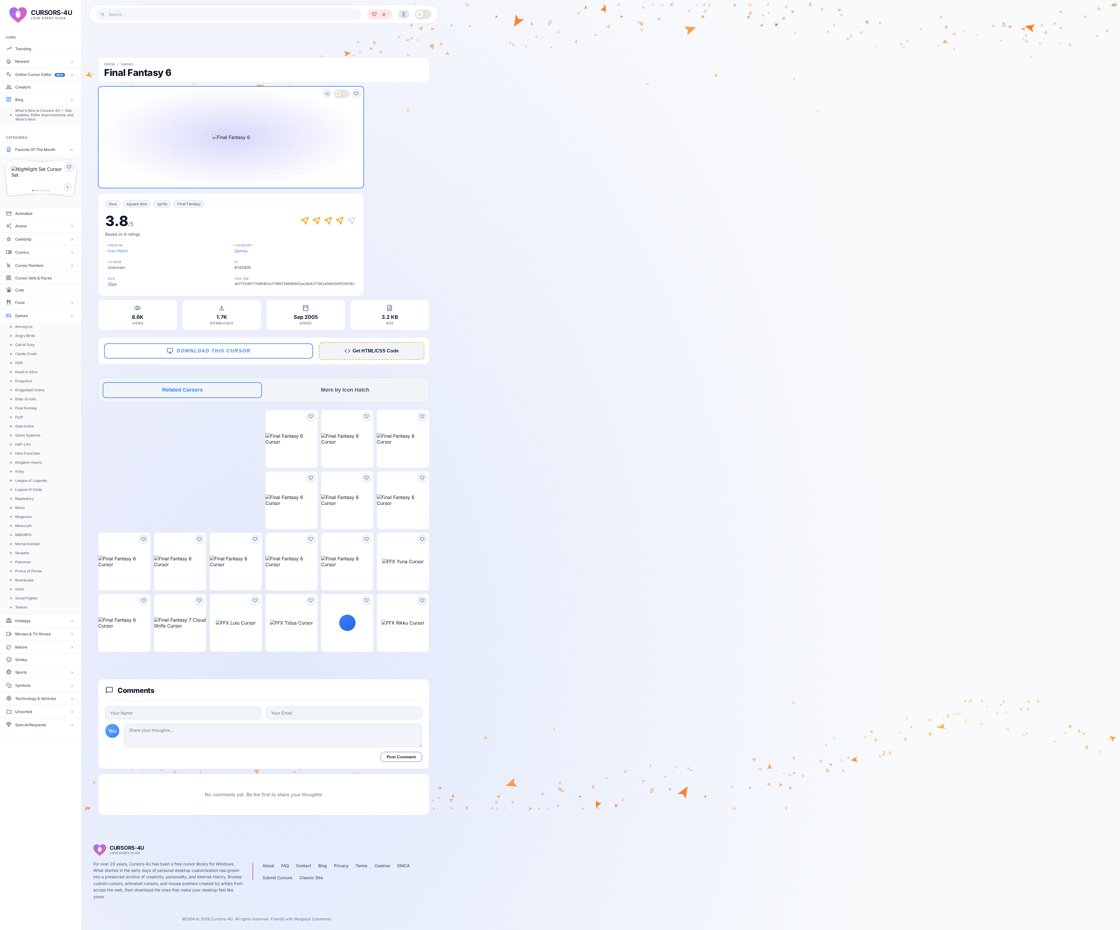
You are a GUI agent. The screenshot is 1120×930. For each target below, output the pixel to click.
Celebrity (23, 239)
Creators (23, 87)
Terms (362, 865)
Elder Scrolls (25, 399)
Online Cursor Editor (39, 74)
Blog (19, 99)
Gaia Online (24, 426)
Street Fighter (26, 598)
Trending (23, 48)
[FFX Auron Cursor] (347, 623)
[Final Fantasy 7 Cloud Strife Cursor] (180, 623)
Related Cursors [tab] (182, 390)
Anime (21, 226)
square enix (137, 204)
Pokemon (23, 562)
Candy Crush (26, 354)
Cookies (382, 865)
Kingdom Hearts (28, 462)
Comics (22, 252)
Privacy (341, 865)
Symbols (23, 685)
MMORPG (23, 535)
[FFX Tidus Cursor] (291, 623)
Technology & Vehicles (35, 698)
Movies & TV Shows (33, 634)
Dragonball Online (30, 390)
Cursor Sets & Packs (33, 278)
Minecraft (23, 526)
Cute (19, 290)
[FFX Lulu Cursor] (235, 623)
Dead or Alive (26, 372)
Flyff (19, 417)
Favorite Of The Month (35, 149)
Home (109, 64)
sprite (162, 204)
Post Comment (401, 757)
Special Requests (30, 724)
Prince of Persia (28, 571)
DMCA (403, 865)
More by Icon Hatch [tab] (345, 390)
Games (21, 315)
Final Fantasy (26, 408)
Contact (303, 865)
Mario (20, 507)
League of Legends (31, 480)
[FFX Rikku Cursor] (403, 623)
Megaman (23, 516)
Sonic (19, 589)
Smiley (21, 659)
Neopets (22, 553)
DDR (19, 363)
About (268, 865)
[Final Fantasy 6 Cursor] (291, 439)
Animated (23, 213)
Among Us (23, 326)
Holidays (23, 620)
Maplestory (24, 498)
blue (113, 204)
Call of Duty (25, 345)
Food (19, 302)
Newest (22, 61)
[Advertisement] (263, 40)
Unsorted (23, 711)
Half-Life (22, 444)
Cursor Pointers (29, 265)
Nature (21, 647)
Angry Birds (25, 335)
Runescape (24, 580)
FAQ (285, 865)
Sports (21, 672)
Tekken (21, 607)
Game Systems (27, 435)
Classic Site (311, 877)
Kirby (19, 471)
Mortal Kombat (27, 544)
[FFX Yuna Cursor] (403, 561)
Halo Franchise (27, 453)
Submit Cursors (277, 877)
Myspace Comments (312, 919)
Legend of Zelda (28, 489)
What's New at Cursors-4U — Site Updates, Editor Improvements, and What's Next (44, 114)
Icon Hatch (118, 250)
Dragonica (23, 381)
